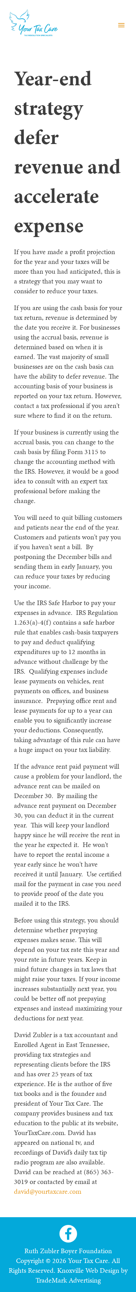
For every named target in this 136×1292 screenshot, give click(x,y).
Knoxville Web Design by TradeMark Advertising (82, 1275)
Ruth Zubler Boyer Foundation (68, 1251)
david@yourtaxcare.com (47, 1191)
